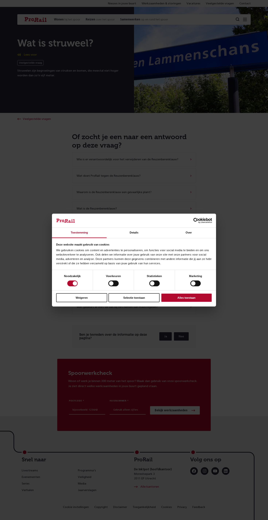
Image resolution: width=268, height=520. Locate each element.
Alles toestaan (186, 297)
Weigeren (82, 297)
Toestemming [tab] (79, 232)
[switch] (113, 283)
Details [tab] (134, 232)
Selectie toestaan (134, 297)
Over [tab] (189, 232)
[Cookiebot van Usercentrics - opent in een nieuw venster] (196, 220)
